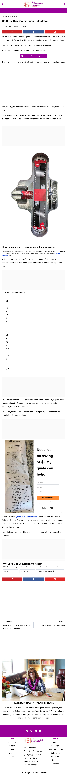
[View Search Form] (2, 4)
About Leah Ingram (55, 749)
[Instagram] (31, 731)
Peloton (11, 746)
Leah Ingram (8, 26)
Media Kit (55, 756)
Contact (55, 764)
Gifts (12, 756)
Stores (55, 742)
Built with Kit (47, 507)
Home (4, 16)
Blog (8, 16)
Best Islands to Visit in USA (53, 623)
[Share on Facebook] (33, 31)
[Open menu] (64, 4)
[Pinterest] (36, 731)
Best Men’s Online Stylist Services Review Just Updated (16, 625)
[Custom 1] (40, 731)
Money (12, 753)
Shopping (14, 16)
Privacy (55, 760)
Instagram (55, 746)
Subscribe (55, 753)
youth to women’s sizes (26, 517)
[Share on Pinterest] (12, 31)
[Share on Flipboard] (55, 31)
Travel (11, 749)
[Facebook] (26, 731)
